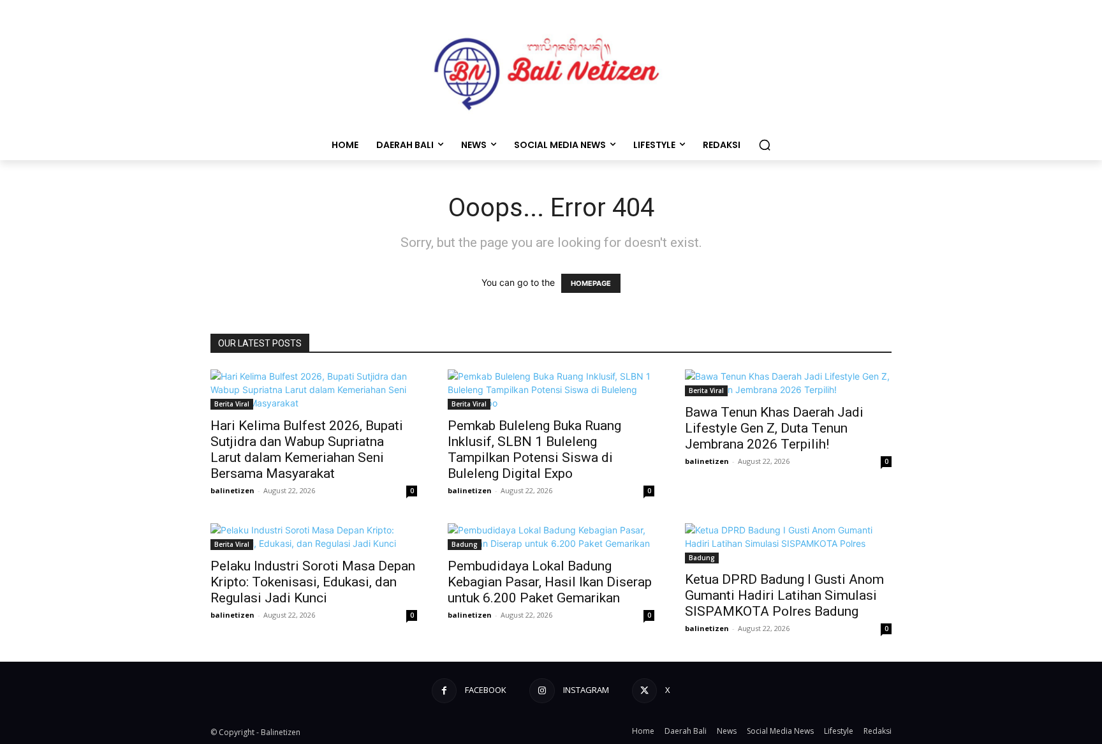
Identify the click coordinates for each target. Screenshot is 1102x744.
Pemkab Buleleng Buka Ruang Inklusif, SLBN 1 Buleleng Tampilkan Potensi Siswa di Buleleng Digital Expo (534, 449)
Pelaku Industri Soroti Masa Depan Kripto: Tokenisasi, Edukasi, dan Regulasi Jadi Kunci (312, 582)
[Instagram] (541, 690)
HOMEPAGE (591, 283)
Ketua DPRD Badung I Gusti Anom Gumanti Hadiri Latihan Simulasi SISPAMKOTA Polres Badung (784, 595)
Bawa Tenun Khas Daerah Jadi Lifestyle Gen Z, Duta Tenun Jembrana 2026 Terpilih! (774, 428)
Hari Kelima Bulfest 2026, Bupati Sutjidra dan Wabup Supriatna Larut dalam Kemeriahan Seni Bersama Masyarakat (306, 449)
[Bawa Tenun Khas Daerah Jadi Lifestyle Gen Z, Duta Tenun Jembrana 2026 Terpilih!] (788, 382)
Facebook (485, 690)
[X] (644, 690)
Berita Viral (231, 403)
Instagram (586, 690)
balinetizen (232, 490)
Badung (465, 544)
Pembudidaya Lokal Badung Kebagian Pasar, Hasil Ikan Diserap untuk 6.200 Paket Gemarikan (550, 582)
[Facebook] (444, 690)
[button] (764, 145)
